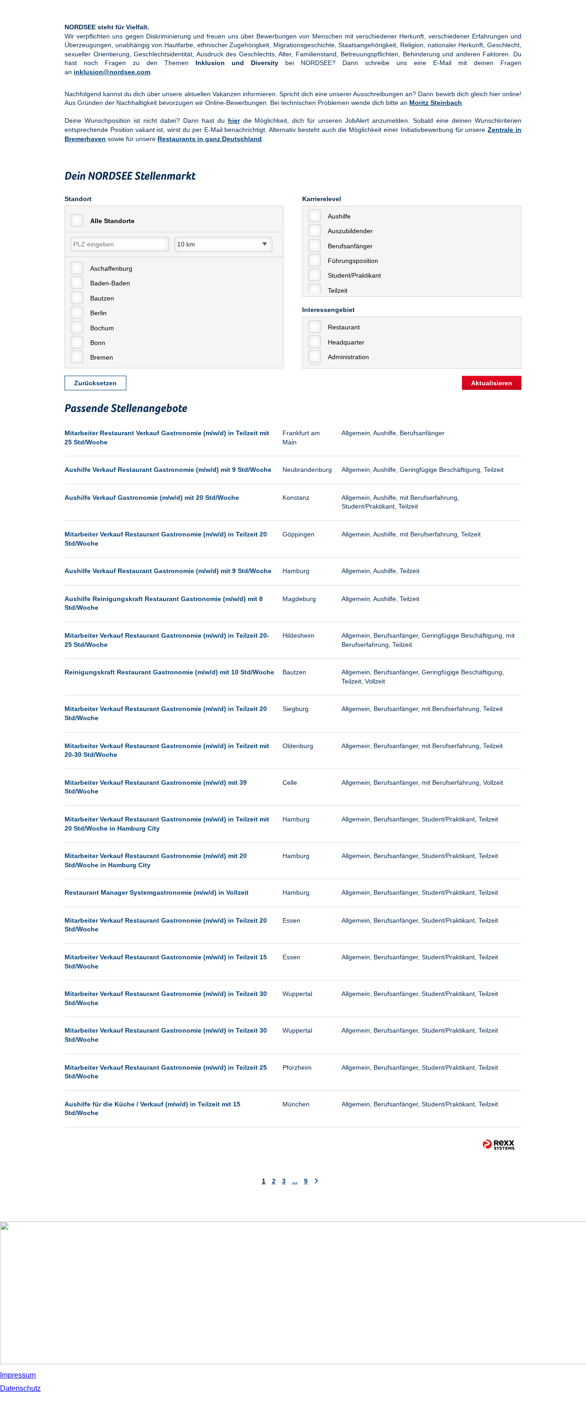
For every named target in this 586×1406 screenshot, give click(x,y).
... (295, 1181)
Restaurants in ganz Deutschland (209, 138)
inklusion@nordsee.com (112, 72)
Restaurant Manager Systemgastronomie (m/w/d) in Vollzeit (157, 892)
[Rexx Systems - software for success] (499, 1145)
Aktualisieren (491, 383)
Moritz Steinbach (435, 102)
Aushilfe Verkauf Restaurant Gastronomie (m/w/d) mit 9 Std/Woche (168, 469)
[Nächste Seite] (316, 1181)
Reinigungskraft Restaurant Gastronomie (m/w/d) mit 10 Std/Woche (169, 672)
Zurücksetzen (95, 383)
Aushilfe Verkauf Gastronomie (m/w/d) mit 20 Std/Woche (152, 497)
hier (234, 120)
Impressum (18, 1375)
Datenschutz (20, 1388)
